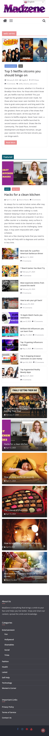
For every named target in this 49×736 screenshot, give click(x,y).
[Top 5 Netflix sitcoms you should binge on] (24, 50)
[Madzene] (5, 21)
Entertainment (11, 66)
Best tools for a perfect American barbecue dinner (31, 252)
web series (33, 84)
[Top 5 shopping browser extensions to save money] (10, 359)
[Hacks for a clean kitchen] (24, 173)
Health (5, 667)
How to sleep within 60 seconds (19, 477)
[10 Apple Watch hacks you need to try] (10, 318)
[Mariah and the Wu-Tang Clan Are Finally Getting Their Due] (24, 402)
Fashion (5, 661)
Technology (7, 683)
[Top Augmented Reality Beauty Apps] (10, 375)
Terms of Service (9, 712)
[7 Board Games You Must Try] (10, 271)
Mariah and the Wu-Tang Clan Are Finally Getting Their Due (23, 409)
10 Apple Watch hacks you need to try (31, 316)
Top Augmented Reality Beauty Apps (30, 370)
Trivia (7, 655)
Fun (20, 66)
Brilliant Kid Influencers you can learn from (32, 329)
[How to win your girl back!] (10, 304)
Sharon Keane (24, 200)
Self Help (16, 189)
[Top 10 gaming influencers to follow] (10, 345)
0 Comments (11, 84)
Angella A (24, 80)
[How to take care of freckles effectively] (24, 534)
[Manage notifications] (43, 730)
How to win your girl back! (31, 300)
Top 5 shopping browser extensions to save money (31, 357)
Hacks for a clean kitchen (22, 194)
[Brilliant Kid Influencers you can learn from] (10, 332)
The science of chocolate (15, 510)
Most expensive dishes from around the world (32, 284)
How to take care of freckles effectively (22, 543)
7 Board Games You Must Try (32, 268)
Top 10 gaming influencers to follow (31, 343)
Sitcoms (26, 84)
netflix (20, 84)
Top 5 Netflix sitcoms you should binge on (23, 73)
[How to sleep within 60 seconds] (24, 468)
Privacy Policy (8, 707)
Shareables (9, 644)
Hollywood (9, 639)
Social (7, 650)
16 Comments (27, 308)
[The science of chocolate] (24, 501)
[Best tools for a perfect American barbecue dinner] (10, 256)
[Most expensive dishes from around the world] (10, 288)
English (30, 2)
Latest (7, 189)
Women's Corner (9, 688)
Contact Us (6, 717)
